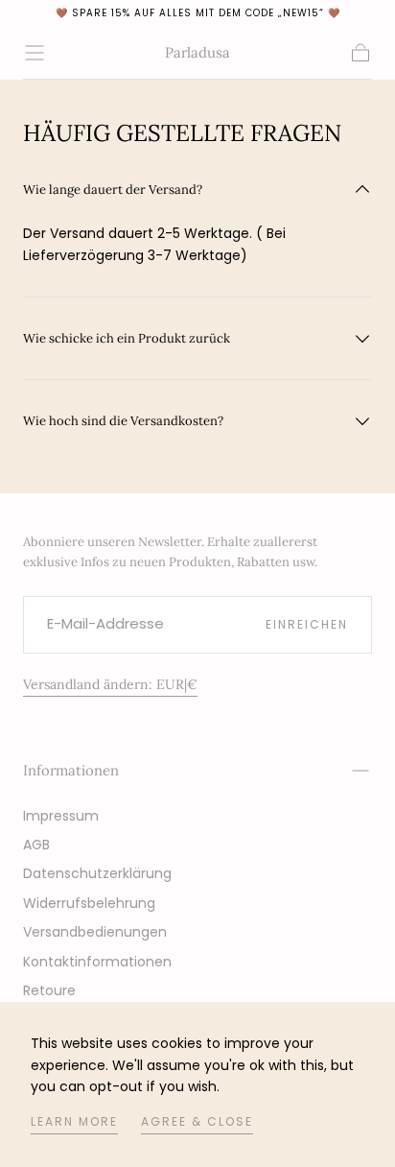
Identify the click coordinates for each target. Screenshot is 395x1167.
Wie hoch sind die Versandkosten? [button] (123, 421)
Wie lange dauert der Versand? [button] (112, 189)
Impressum (61, 815)
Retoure (49, 990)
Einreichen (307, 624)
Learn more (74, 1121)
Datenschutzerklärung (97, 873)
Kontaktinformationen (97, 961)
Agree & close (197, 1121)
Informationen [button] (71, 770)
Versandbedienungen (95, 931)
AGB (36, 844)
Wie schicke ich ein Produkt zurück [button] (126, 338)
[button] (34, 52)
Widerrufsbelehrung (89, 903)
